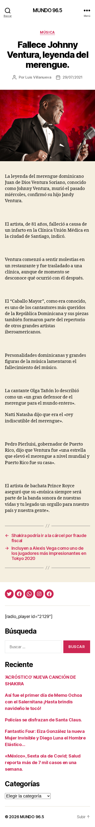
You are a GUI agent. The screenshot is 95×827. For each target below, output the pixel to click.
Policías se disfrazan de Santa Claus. (43, 719)
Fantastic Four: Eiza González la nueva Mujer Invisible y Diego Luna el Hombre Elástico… (45, 738)
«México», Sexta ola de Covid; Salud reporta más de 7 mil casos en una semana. (43, 762)
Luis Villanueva (38, 77)
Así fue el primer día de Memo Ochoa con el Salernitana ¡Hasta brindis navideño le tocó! (43, 702)
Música (47, 32)
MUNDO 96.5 (47, 10)
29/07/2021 (72, 77)
